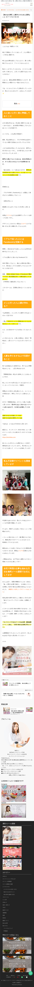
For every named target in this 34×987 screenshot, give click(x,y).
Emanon (20, 984)
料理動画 (6, 931)
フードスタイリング (8, 928)
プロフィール (6, 897)
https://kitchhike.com (9, 437)
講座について (6, 920)
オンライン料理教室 (7, 881)
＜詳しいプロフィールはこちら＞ (17, 775)
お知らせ (5, 876)
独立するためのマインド (9, 892)
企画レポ (5, 902)
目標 (4, 915)
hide (19, 103)
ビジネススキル (6, 886)
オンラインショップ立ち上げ (9, 878)
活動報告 (5, 912)
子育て (4, 907)
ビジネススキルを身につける (10, 889)
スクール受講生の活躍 (8, 884)
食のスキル (5, 925)
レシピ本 (5, 899)
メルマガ (21, 550)
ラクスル (9, 215)
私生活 (4, 917)
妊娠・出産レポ (6, 905)
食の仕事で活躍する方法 (9, 894)
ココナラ (23, 223)
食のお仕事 (5, 923)
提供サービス (6, 910)
